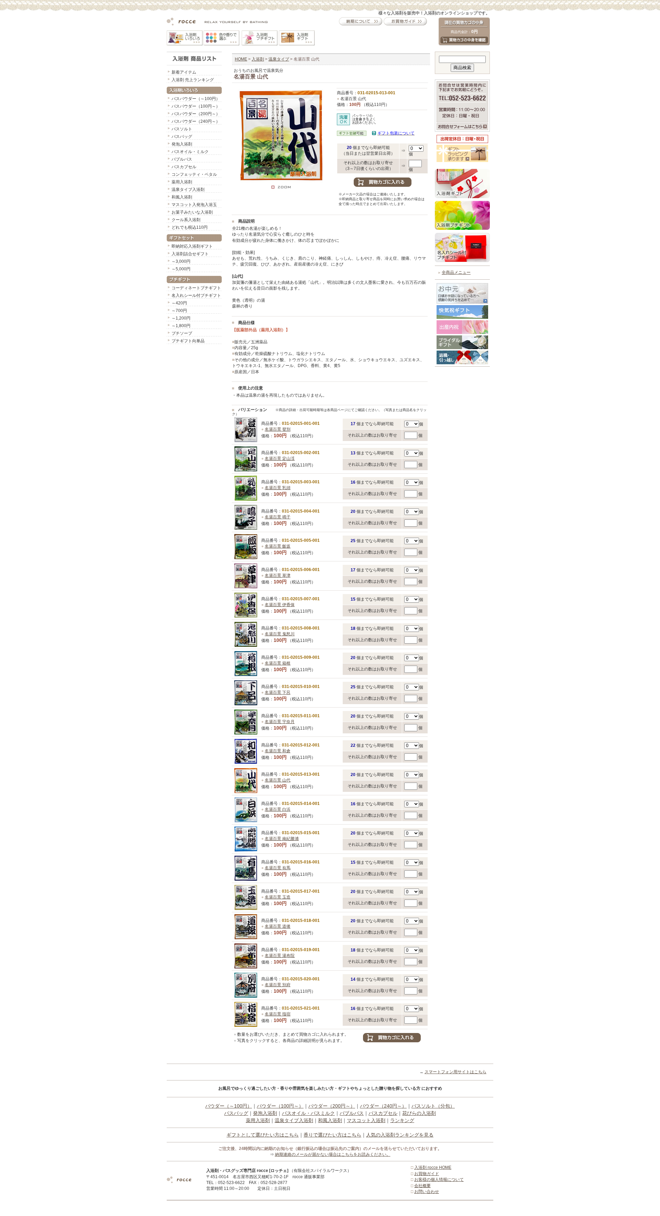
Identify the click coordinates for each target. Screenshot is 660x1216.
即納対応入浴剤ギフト (192, 246)
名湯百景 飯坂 (277, 546)
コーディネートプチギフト (196, 288)
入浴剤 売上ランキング (193, 79)
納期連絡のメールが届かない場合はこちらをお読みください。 (332, 1154)
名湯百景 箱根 (277, 663)
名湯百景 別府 (277, 984)
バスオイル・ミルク (190, 151)
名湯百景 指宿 (277, 1014)
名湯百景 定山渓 (280, 458)
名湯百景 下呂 (277, 692)
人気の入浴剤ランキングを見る (399, 1135)
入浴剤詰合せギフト (190, 253)
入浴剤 (258, 59)
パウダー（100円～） (280, 1106)
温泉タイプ (278, 59)
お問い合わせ (426, 1191)
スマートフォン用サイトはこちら (455, 1071)
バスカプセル (184, 166)
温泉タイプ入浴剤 (188, 189)
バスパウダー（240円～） (196, 121)
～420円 (179, 303)
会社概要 (422, 1185)
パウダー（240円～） (383, 1106)
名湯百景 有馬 (277, 867)
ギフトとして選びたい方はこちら (263, 1135)
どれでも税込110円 (190, 227)
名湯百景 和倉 (277, 751)
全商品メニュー (456, 272)
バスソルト (182, 129)
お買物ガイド (426, 1173)
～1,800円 (181, 325)
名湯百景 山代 (277, 780)
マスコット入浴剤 (366, 1120)
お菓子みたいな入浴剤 (192, 212)
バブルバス (182, 159)
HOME (241, 59)
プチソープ (182, 333)
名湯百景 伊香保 (280, 604)
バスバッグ (182, 136)
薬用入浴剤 (182, 182)
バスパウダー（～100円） (196, 98)
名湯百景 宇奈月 (280, 721)
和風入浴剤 (182, 197)
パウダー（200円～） (331, 1106)
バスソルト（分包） (433, 1106)
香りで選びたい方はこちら (332, 1135)
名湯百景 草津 (277, 575)
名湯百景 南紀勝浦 (282, 838)
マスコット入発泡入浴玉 (194, 204)
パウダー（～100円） (228, 1106)
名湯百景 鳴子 (277, 517)
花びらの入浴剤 (419, 1113)
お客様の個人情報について (439, 1179)
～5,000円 (181, 269)
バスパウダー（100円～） (196, 106)
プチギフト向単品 (188, 340)
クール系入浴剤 (186, 219)
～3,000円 (181, 261)
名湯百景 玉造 (277, 897)
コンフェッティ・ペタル (194, 174)
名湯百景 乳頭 (277, 487)
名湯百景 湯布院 (280, 955)
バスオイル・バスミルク (308, 1113)
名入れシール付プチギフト (196, 295)
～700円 (179, 310)
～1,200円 (181, 318)
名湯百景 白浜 (277, 809)
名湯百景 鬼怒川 (280, 634)
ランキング (402, 1120)
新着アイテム (184, 72)
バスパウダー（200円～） (196, 113)
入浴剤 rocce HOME (432, 1167)
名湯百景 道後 (277, 926)
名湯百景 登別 (277, 429)
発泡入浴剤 (182, 144)
